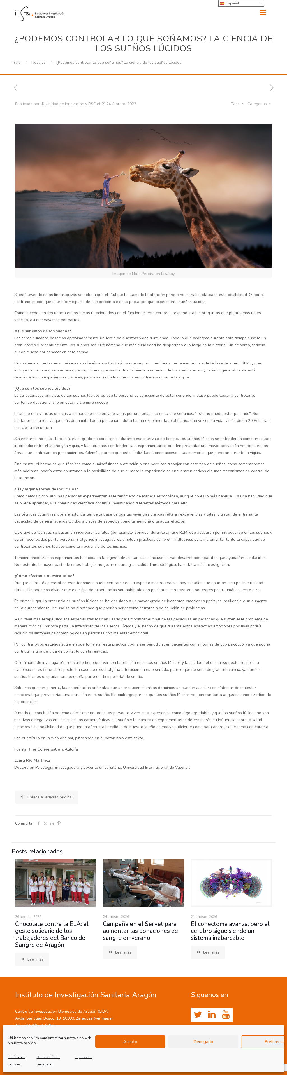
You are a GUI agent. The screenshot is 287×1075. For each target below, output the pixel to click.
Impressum (83, 1057)
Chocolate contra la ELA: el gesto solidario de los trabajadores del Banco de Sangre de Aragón (52, 934)
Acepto (130, 1042)
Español (231, 3)
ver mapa (103, 1018)
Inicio (16, 62)
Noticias (38, 62)
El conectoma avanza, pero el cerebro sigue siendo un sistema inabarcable (230, 931)
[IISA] (39, 12)
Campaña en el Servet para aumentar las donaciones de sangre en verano (140, 931)
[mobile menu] (263, 12)
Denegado (203, 1042)
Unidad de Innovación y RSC (71, 104)
